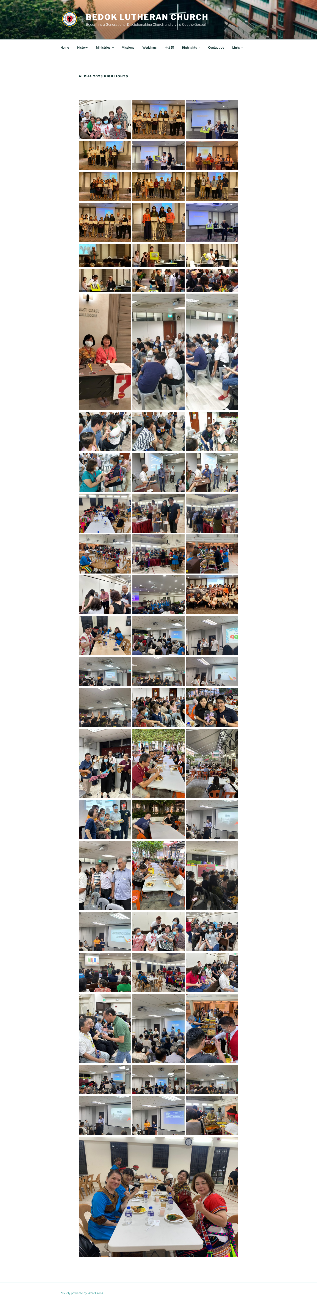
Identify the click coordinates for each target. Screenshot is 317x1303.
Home (65, 47)
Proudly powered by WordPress (81, 1293)
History (82, 47)
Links (236, 47)
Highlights (189, 47)
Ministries (103, 47)
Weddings (149, 47)
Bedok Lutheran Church (147, 17)
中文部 (169, 47)
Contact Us (216, 47)
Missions (128, 47)
